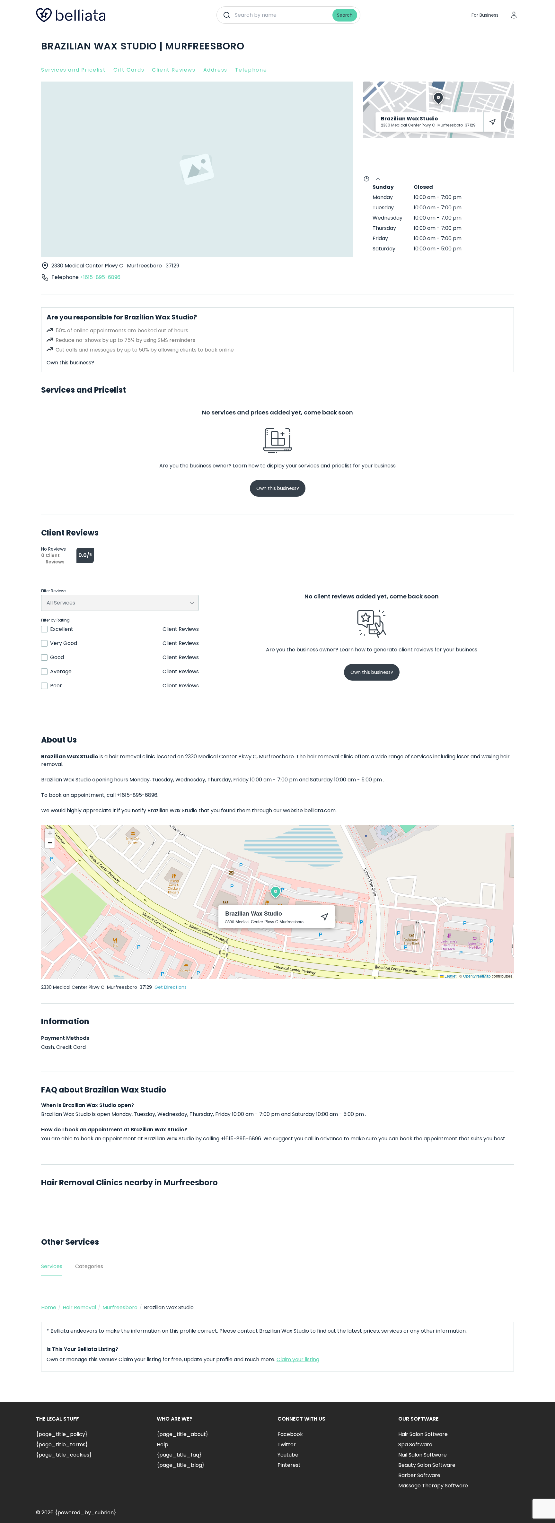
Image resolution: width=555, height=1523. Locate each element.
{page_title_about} (182, 1434)
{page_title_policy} (61, 1434)
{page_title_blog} (180, 1465)
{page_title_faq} (179, 1454)
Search (345, 15)
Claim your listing (298, 1359)
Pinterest (289, 1465)
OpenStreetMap (477, 976)
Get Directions (170, 987)
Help (162, 1444)
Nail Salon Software (422, 1454)
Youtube (288, 1454)
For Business (484, 15)
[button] (275, 892)
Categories (89, 1266)
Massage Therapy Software (433, 1485)
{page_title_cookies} (64, 1454)
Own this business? (70, 362)
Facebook (290, 1434)
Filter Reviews (53, 591)
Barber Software (419, 1475)
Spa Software (415, 1444)
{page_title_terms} (62, 1444)
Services (51, 1266)
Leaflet (450, 976)
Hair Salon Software (423, 1434)
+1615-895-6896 (100, 277)
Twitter (287, 1444)
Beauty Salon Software (426, 1465)
